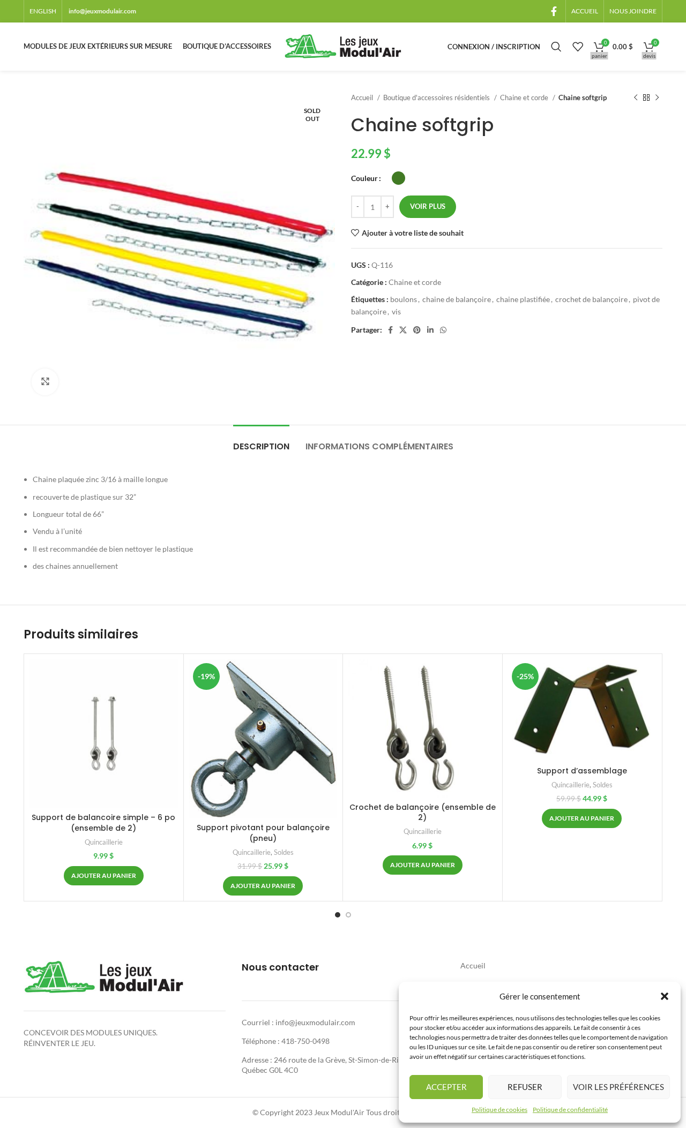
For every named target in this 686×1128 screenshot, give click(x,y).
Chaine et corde (525, 97)
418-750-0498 (305, 1041)
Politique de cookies (499, 1110)
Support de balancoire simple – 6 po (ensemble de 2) (103, 822)
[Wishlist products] (577, 46)
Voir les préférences (618, 1087)
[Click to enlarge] (45, 382)
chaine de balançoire (456, 299)
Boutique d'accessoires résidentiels (437, 97)
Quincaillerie (104, 842)
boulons (403, 299)
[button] (664, 996)
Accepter (446, 1087)
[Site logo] (343, 45)
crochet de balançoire (591, 299)
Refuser (525, 1087)
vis (396, 311)
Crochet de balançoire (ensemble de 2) (422, 812)
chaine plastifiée (523, 299)
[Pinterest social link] (417, 330)
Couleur (364, 178)
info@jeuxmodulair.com (102, 11)
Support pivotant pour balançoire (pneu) (263, 833)
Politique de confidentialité (570, 1110)
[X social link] (403, 330)
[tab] (261, 441)
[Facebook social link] (554, 11)
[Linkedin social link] (430, 330)
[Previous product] (635, 98)
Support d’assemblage (582, 770)
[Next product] (657, 98)
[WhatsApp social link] (443, 330)
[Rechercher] (556, 46)
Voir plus (427, 206)
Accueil (363, 97)
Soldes (284, 852)
